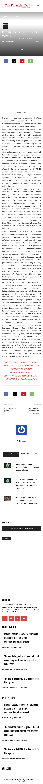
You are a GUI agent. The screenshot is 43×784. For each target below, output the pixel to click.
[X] (14, 60)
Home (5, 17)
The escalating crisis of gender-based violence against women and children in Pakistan (21, 660)
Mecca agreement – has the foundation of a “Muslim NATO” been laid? (27, 500)
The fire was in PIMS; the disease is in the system (21, 680)
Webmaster (10, 41)
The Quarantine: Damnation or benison (33, 410)
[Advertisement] (21, 87)
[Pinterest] (22, 60)
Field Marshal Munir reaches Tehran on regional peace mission (27, 467)
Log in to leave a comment (21, 529)
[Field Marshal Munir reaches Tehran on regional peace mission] (8, 465)
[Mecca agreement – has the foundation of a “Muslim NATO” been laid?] (8, 498)
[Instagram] (11, 618)
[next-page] (11, 512)
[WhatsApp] (30, 60)
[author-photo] (21, 430)
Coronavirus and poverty (10, 409)
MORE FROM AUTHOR (29, 454)
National (5, 647)
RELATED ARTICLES (11, 454)
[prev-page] (5, 512)
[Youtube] (24, 618)
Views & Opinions (8, 669)
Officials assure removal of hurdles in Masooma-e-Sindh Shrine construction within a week (21, 638)
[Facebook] (6, 60)
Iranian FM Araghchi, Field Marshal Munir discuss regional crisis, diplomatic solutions (27, 483)
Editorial (15, 17)
